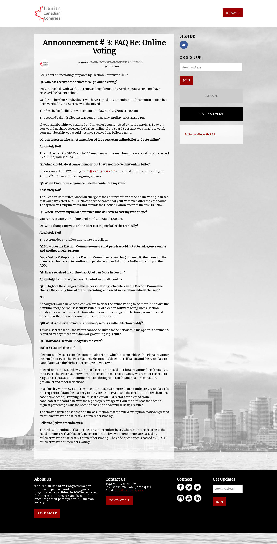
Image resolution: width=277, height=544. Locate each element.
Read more (47, 513)
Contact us (119, 500)
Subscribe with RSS (201, 134)
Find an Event (211, 114)
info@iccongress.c (128, 490)
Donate (232, 13)
